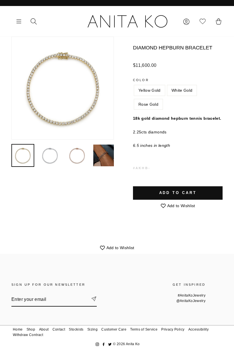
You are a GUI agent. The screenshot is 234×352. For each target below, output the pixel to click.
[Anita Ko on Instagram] (97, 344)
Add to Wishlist (180, 205)
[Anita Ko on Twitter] (110, 344)
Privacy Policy (172, 329)
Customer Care (113, 329)
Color (141, 80)
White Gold (182, 90)
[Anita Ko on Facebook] (103, 344)
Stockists (76, 329)
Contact (59, 329)
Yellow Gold (149, 90)
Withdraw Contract (28, 335)
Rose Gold (148, 104)
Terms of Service (144, 329)
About (44, 329)
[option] (62, 88)
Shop (31, 329)
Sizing (92, 329)
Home (18, 329)
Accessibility (198, 329)
